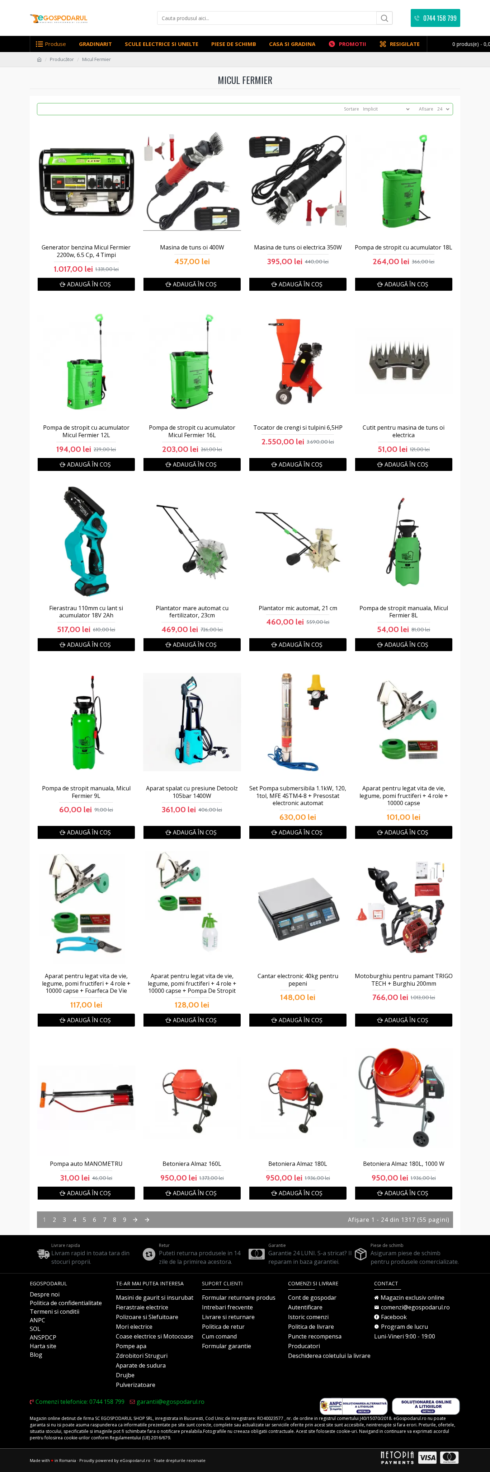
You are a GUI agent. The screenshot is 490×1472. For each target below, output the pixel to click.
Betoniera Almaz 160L (191, 1164)
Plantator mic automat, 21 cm (298, 608)
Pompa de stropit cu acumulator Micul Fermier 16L (192, 431)
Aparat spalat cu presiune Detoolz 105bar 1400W (192, 792)
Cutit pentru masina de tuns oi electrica (403, 431)
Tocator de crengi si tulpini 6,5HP (298, 427)
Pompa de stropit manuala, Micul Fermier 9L (86, 792)
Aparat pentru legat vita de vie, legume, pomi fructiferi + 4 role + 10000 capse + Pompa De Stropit (192, 983)
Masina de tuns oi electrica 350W (298, 247)
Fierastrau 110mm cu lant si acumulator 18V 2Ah (86, 612)
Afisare (426, 109)
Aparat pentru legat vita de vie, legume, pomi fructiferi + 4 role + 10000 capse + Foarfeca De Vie (86, 983)
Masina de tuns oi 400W (192, 247)
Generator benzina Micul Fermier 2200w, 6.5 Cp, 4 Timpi (86, 251)
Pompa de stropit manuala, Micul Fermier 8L (403, 612)
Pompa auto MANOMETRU (86, 1164)
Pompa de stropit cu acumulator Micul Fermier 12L (86, 431)
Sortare (351, 109)
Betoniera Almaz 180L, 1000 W (403, 1164)
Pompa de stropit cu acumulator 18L (403, 247)
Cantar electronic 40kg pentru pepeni (298, 979)
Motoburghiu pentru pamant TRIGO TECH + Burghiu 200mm (404, 979)
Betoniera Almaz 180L (297, 1164)
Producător (62, 59)
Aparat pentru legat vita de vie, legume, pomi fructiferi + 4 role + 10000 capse (403, 796)
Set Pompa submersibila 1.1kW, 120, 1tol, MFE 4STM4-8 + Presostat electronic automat (297, 796)
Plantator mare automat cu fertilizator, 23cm (192, 612)
